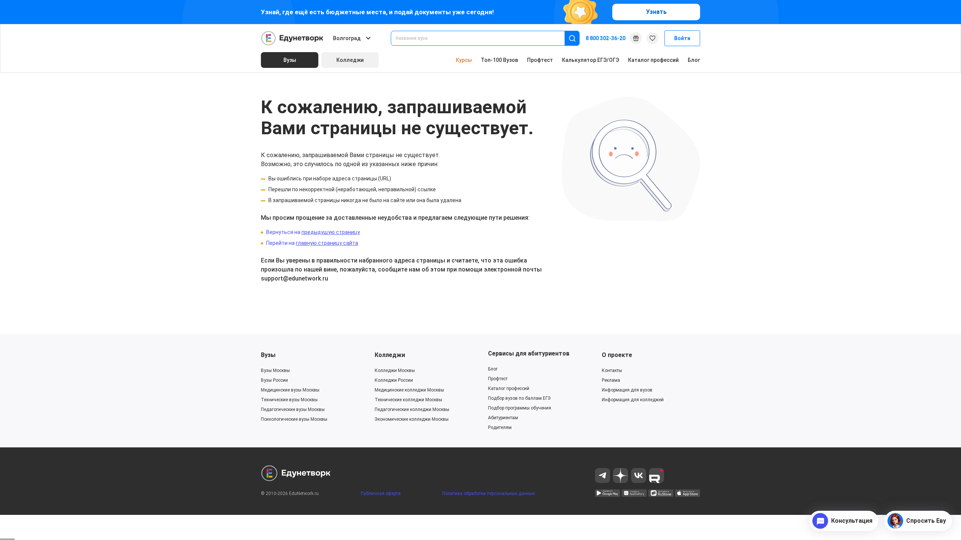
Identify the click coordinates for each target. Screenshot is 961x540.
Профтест (540, 60)
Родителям (500, 427)
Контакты (612, 370)
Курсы (464, 60)
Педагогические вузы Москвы (293, 409)
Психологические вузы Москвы (294, 419)
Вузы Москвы (275, 370)
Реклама (611, 380)
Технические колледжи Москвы (408, 399)
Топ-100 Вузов (499, 60)
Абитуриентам (503, 417)
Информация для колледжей (633, 399)
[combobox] (483, 38)
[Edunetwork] (292, 38)
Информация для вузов (627, 390)
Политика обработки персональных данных (488, 493)
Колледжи (390, 354)
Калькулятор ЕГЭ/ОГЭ (590, 60)
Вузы (268, 354)
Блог (694, 60)
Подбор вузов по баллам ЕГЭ (519, 398)
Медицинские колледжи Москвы (409, 390)
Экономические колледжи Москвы (412, 419)
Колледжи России (394, 380)
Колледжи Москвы (395, 370)
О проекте (617, 354)
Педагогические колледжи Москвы (412, 409)
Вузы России (274, 380)
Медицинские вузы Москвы (290, 390)
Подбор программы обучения (519, 408)
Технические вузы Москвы (289, 399)
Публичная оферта (381, 493)
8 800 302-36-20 (605, 38)
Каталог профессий (653, 60)
